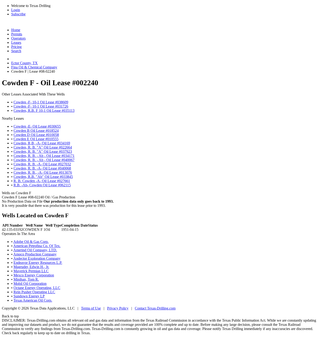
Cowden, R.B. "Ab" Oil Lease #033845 (43, 177)
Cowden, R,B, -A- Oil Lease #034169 (42, 143)
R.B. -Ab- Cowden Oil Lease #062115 (42, 185)
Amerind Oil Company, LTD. (35, 250)
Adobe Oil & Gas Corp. (31, 242)
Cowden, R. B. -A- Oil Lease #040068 (42, 168)
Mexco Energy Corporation (34, 275)
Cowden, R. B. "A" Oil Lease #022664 (43, 147)
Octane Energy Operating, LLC (37, 288)
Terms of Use (91, 308)
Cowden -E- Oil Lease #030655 (37, 126)
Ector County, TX (24, 63)
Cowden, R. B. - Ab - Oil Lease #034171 (44, 156)
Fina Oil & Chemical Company (34, 67)
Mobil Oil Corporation (30, 284)
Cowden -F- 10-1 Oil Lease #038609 (41, 102)
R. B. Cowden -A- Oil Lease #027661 (42, 181)
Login (15, 10)
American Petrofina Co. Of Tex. (37, 246)
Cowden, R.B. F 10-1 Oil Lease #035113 (44, 110)
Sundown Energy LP (29, 296)
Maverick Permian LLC (31, 271)
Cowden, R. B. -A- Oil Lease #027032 (42, 164)
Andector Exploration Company (37, 258)
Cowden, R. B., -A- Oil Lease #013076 (43, 172)
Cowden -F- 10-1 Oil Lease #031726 (41, 106)
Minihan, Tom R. (26, 279)
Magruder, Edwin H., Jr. (31, 267)
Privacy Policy (118, 308)
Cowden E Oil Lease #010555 (36, 139)
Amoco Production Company (35, 254)
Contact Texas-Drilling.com (155, 308)
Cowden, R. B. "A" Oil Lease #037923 (43, 151)
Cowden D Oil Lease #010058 (36, 135)
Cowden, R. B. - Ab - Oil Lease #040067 (44, 160)
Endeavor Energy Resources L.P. (38, 263)
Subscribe (18, 14)
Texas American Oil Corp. (33, 300)
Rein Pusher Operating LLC (34, 292)
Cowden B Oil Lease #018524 (36, 131)
